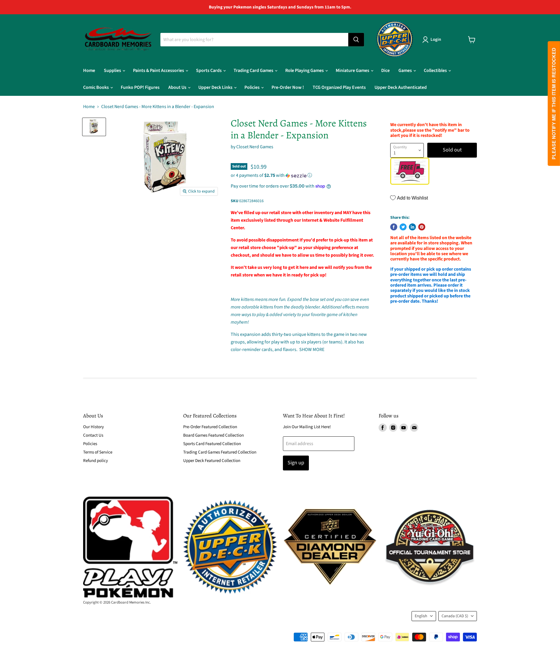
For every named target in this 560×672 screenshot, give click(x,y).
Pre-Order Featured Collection (210, 427)
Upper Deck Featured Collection (211, 461)
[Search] (356, 39)
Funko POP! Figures (140, 87)
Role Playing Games (305, 70)
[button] (302, 175)
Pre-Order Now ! (288, 87)
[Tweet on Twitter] (403, 226)
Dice (385, 70)
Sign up (296, 462)
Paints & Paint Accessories (159, 70)
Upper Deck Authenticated (400, 87)
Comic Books (96, 87)
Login (435, 39)
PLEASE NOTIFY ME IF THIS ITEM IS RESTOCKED (553, 104)
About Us (177, 87)
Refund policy (95, 461)
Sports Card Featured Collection (212, 444)
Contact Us (93, 435)
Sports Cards (209, 70)
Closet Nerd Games (254, 147)
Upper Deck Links (215, 87)
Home (89, 70)
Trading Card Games (254, 70)
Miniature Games (353, 70)
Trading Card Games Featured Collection (219, 452)
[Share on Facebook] (393, 226)
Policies (252, 87)
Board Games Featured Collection (213, 435)
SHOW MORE (311, 349)
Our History (93, 427)
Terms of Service (97, 452)
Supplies (113, 70)
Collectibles (436, 70)
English (421, 616)
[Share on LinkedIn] (412, 226)
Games (405, 70)
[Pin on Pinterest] (421, 226)
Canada (455, 616)
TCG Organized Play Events (339, 87)
